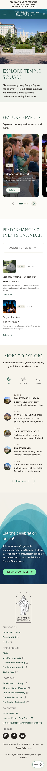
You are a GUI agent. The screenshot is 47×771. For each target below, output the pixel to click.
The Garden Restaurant (14, 702)
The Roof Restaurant (13, 697)
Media (6, 642)
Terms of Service (9, 744)
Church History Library (14, 692)
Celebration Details (12, 632)
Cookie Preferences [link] (23, 748)
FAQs (5, 653)
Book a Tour (8, 672)
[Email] (22, 736)
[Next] (34, 203)
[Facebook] (14, 736)
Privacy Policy (24, 744)
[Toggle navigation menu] (4, 13)
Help (36, 764)
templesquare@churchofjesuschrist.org (22, 723)
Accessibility (38, 744)
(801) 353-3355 (10, 713)
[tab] (21, 203)
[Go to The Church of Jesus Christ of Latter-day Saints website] (22, 13)
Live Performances (12, 658)
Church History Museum (15, 688)
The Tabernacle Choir (13, 667)
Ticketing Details (11, 637)
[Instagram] (6, 736)
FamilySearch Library (13, 683)
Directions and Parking (14, 662)
